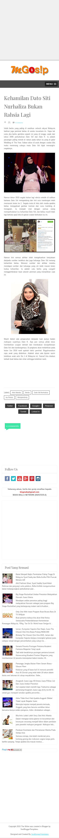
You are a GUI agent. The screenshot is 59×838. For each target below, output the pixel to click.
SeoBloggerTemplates (40, 834)
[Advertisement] (29, 29)
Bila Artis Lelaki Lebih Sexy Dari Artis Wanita (33, 716)
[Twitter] (13, 478)
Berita (27, 392)
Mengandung (22, 397)
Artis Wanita (16, 392)
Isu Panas (9, 397)
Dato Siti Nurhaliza (41, 392)
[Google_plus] (25, 478)
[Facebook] (7, 478)
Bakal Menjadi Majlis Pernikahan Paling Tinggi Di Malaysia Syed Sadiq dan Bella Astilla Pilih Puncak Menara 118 (36, 577)
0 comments (19, 123)
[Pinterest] (32, 478)
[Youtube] (19, 478)
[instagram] (38, 478)
